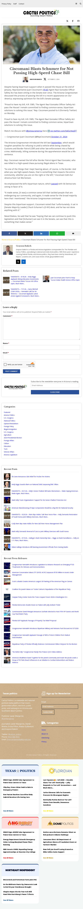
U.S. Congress (9, 418)
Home (4, 239)
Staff (15, 4)
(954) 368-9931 (14, 737)
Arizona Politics (14, 239)
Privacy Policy (6, 4)
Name (6, 343)
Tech (5, 449)
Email (6, 353)
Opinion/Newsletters (11, 424)
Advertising (45, 738)
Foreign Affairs (9, 440)
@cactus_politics (14, 734)
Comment (7, 316)
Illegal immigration (10, 429)
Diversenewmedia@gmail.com (19, 739)
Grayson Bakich (36, 79)
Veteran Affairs (9, 452)
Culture (6, 443)
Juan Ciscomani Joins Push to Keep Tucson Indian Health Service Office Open (65, 279)
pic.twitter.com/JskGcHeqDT (63, 131)
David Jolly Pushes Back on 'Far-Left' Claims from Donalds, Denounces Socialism (57, 802)
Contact (21, 4)
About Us (45, 734)
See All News (8, 811)
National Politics (9, 421)
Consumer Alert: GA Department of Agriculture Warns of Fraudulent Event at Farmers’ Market (60, 842)
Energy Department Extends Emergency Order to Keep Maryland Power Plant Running (19, 842)
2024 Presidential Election (13, 438)
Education (7, 446)
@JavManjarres (8, 718)
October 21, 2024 (59, 136)
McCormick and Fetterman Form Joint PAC (20, 880)
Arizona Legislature (10, 455)
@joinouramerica (34, 131)
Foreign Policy (9, 426)
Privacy (44, 742)
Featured (7, 412)
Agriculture (7, 435)
